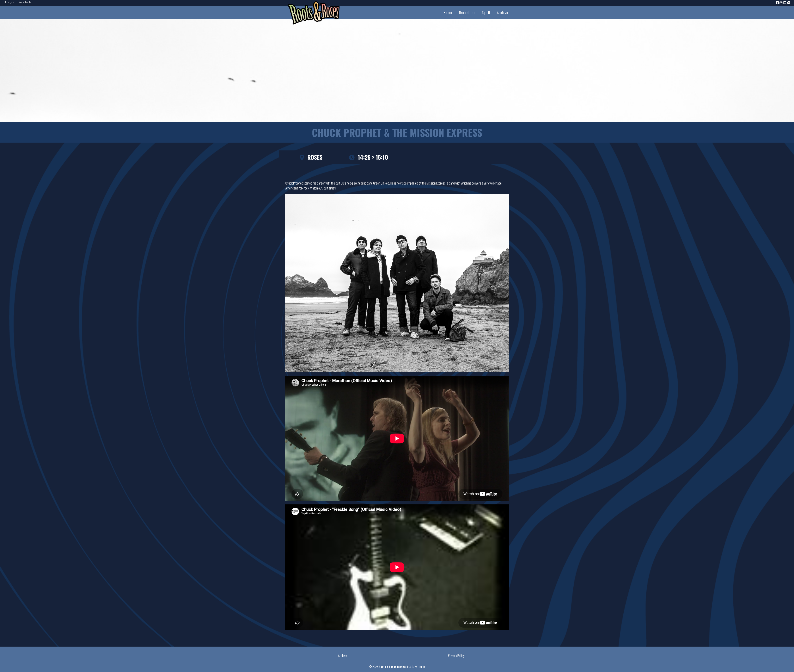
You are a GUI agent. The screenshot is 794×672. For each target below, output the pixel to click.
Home (448, 12)
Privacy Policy (456, 655)
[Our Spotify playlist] (789, 2)
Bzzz (414, 667)
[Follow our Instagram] (781, 2)
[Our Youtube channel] (785, 2)
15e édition (467, 12)
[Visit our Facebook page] (777, 2)
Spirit (486, 12)
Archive (502, 12)
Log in (422, 667)
